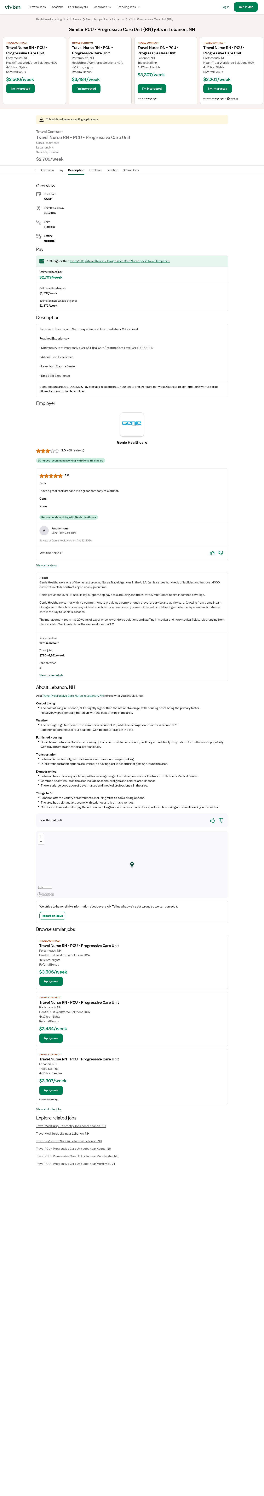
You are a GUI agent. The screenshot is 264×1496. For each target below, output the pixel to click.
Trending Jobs (126, 7)
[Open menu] (36, 170)
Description (76, 170)
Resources (100, 7)
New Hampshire (97, 19)
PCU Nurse (73, 19)
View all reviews (46, 565)
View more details (51, 675)
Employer (95, 170)
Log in (225, 7)
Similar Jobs (131, 170)
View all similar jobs (48, 1109)
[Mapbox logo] (45, 894)
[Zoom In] (41, 836)
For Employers (78, 7)
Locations (57, 7)
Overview (47, 170)
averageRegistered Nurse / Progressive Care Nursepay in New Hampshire (120, 261)
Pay (61, 170)
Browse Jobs (37, 7)
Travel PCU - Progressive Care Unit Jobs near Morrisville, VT (75, 1164)
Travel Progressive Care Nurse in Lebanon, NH (73, 696)
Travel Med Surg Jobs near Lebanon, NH (62, 1134)
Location (112, 170)
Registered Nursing (49, 19)
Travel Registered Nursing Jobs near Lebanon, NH (69, 1141)
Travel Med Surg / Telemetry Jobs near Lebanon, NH (71, 1126)
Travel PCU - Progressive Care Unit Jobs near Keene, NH (73, 1149)
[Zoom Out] (41, 841)
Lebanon (118, 19)
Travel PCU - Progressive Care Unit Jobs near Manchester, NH (77, 1156)
